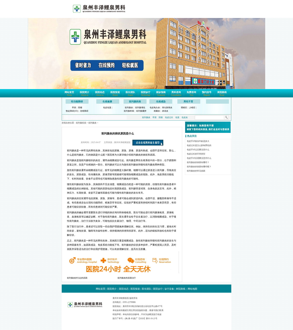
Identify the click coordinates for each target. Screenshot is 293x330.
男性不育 (188, 101)
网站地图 (192, 289)
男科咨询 (176, 93)
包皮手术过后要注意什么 (198, 149)
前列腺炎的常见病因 (196, 171)
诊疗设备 (169, 289)
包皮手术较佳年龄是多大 (198, 141)
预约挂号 (206, 93)
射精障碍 (84, 111)
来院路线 (222, 93)
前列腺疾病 (135, 101)
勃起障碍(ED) (72, 111)
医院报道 (115, 93)
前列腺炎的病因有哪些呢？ (199, 166)
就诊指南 (161, 93)
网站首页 (69, 93)
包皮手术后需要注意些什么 (199, 158)
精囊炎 (157, 111)
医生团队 (130, 93)
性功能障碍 (77, 101)
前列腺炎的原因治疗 (127, 278)
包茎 (177, 117)
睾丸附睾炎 (167, 107)
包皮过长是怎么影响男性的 (199, 145)
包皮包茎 (107, 107)
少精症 (192, 107)
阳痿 (80, 107)
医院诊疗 (145, 93)
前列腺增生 (140, 107)
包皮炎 (185, 117)
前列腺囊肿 (141, 111)
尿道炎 (165, 111)
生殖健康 (107, 101)
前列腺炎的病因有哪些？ (198, 162)
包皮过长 (169, 117)
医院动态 (100, 93)
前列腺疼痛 (129, 111)
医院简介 (84, 93)
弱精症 (184, 107)
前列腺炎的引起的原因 (77, 278)
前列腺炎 (129, 107)
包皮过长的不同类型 (196, 154)
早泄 (74, 107)
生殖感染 (161, 101)
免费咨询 (191, 93)
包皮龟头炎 (155, 107)
